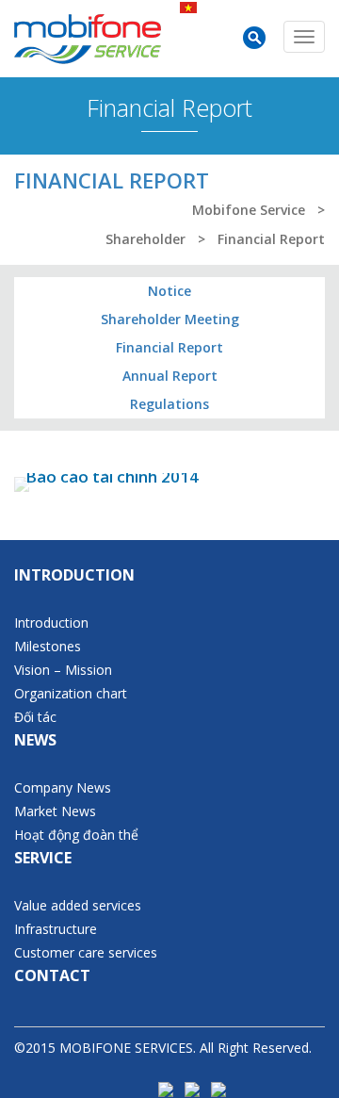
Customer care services (85, 952)
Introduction (51, 622)
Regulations (169, 404)
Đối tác (35, 717)
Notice (169, 291)
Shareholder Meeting (170, 319)
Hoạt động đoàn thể (76, 835)
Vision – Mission (63, 670)
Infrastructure (55, 929)
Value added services (77, 905)
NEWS (35, 739)
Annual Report (170, 376)
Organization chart (70, 693)
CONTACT (52, 975)
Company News (62, 787)
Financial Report (169, 347)
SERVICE (43, 857)
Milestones (47, 646)
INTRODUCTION (74, 575)
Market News (55, 811)
